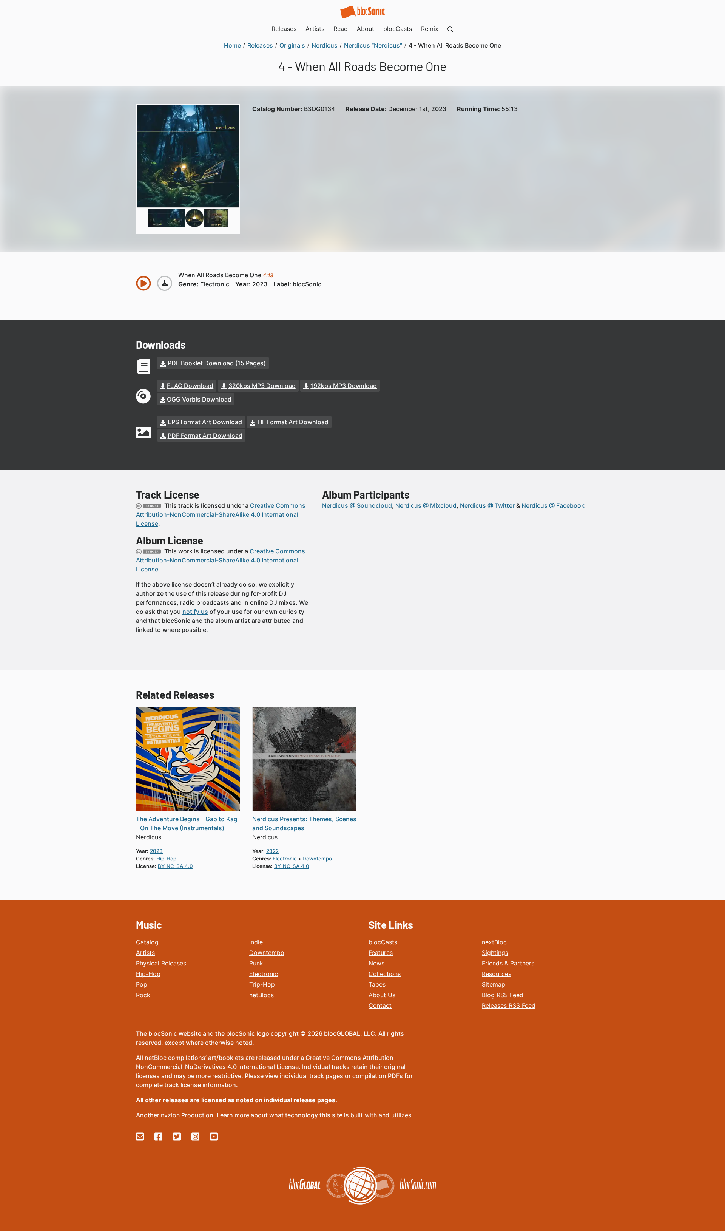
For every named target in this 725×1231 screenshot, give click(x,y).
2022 (272, 851)
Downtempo (266, 952)
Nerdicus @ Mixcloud (426, 505)
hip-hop (166, 859)
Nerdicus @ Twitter (487, 505)
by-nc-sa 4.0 (175, 866)
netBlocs (261, 995)
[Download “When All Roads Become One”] (164, 283)
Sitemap (493, 984)
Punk (256, 963)
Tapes (377, 984)
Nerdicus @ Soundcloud (357, 505)
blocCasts (383, 942)
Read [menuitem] (340, 28)
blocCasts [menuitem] (397, 28)
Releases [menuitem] (283, 28)
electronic (214, 284)
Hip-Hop (148, 974)
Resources (496, 974)
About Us (382, 995)
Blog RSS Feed (502, 995)
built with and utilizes (380, 1115)
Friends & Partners (508, 963)
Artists (145, 952)
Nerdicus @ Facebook (553, 505)
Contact (380, 1005)
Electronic (263, 974)
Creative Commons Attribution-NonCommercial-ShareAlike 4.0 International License (220, 514)
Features (381, 952)
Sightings (495, 952)
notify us (195, 611)
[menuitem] (450, 28)
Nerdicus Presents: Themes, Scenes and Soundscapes (304, 823)
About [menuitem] (365, 28)
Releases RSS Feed (508, 1005)
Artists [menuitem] (314, 28)
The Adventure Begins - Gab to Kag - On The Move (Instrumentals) (187, 823)
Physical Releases (161, 963)
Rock (143, 995)
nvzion (170, 1115)
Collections (385, 974)
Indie (256, 942)
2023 (259, 284)
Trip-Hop (262, 984)
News (376, 963)
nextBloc (494, 942)
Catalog (147, 942)
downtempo (317, 859)
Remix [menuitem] (429, 28)
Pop (141, 984)
